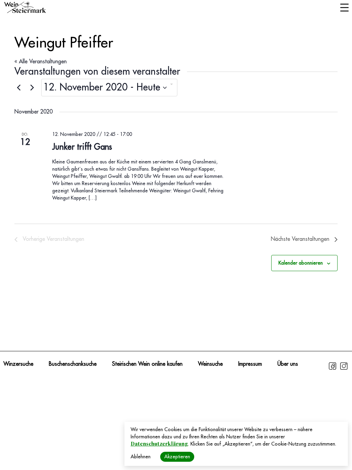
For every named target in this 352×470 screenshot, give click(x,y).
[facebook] (333, 369)
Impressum (250, 364)
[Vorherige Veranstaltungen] (18, 88)
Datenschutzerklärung (159, 444)
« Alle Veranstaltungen (40, 61)
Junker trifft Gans (82, 147)
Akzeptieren (177, 456)
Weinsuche (210, 364)
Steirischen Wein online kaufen (147, 364)
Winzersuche (18, 364)
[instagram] (344, 369)
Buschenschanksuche (73, 364)
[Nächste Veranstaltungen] (32, 88)
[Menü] (344, 8)
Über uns (287, 364)
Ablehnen (141, 456)
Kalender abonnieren (300, 262)
